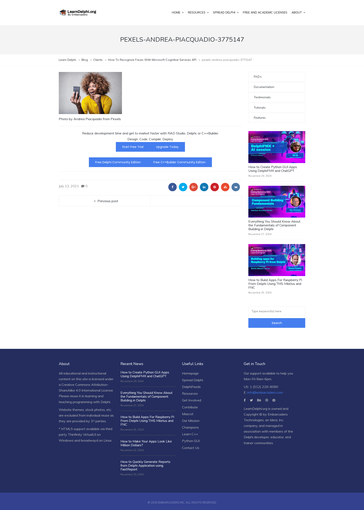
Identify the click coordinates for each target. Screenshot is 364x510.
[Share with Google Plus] (193, 187)
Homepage (190, 373)
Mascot (187, 414)
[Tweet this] (183, 187)
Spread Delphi (192, 380)
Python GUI (191, 441)
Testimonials (262, 97)
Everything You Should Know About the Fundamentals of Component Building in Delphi (274, 225)
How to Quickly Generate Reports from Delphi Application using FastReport (145, 466)
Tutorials (260, 108)
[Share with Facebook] (172, 187)
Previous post (108, 201)
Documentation (264, 87)
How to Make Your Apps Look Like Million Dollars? (146, 443)
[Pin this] (214, 187)
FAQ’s (258, 77)
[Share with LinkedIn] (204, 187)
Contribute (190, 407)
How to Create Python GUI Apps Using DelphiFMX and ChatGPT (272, 169)
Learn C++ (190, 434)
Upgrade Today (167, 147)
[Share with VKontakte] (236, 187)
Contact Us (190, 448)
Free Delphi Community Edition (118, 162)
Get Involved (191, 400)
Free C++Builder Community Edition (179, 162)
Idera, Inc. (277, 420)
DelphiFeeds (191, 387)
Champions (190, 427)
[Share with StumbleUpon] (225, 187)
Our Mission (190, 420)
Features (260, 118)
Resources (190, 393)
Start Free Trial (132, 147)
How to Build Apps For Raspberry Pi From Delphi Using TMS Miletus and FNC (275, 284)
